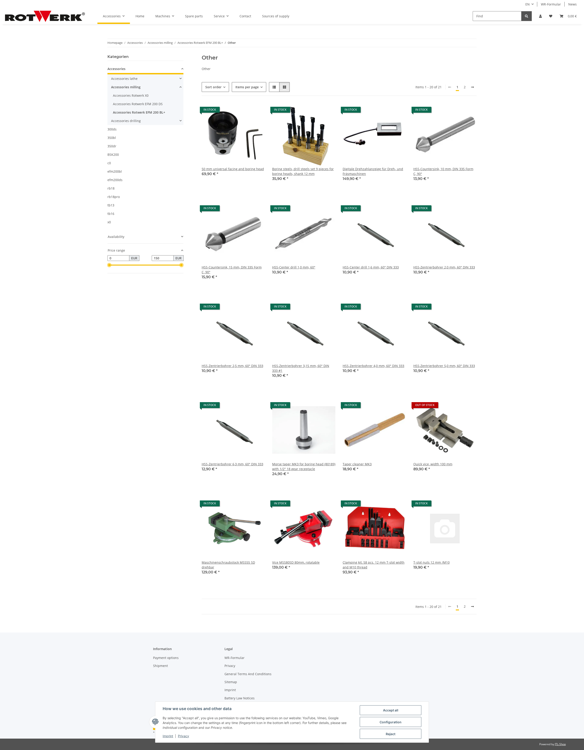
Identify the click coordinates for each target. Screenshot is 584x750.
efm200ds (115, 180)
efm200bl (114, 171)
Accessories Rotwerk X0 (131, 95)
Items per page (247, 87)
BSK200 (113, 154)
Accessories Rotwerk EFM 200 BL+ (139, 112)
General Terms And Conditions (247, 674)
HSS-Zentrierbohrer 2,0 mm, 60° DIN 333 (444, 267)
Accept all (390, 710)
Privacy (183, 736)
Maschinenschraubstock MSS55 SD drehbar (228, 564)
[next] (472, 87)
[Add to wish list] (257, 111)
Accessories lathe (124, 78)
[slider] (109, 265)
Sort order (213, 87)
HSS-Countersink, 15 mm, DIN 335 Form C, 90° (232, 269)
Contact (245, 16)
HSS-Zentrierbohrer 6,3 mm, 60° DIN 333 (232, 464)
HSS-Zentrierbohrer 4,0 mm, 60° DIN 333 (373, 366)
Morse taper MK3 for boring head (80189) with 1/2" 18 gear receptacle (303, 466)
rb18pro (113, 197)
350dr (111, 146)
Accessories (116, 69)
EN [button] (527, 4)
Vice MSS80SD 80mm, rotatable (296, 562)
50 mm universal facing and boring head (233, 169)
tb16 (110, 213)
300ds (112, 129)
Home (140, 16)
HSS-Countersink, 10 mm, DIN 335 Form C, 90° (443, 171)
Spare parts (194, 16)
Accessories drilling (126, 121)
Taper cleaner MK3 (357, 464)
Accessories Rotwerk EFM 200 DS (138, 104)
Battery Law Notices (239, 698)
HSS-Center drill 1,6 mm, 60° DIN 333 (371, 267)
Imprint (168, 736)
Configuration (391, 722)
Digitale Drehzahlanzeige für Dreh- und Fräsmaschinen (373, 171)
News (572, 4)
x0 (109, 222)
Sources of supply (275, 16)
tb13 (110, 205)
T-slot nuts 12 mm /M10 (431, 562)
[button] (540, 16)
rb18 (111, 188)
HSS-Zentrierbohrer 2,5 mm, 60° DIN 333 (232, 366)
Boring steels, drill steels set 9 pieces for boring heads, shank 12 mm (303, 171)
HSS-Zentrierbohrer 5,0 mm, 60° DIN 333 (444, 366)
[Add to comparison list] (245, 111)
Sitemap (230, 682)
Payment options (166, 658)
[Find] (526, 16)
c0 (109, 163)
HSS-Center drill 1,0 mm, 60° (293, 267)
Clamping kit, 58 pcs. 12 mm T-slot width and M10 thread (373, 564)
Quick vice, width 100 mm (432, 464)
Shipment (160, 666)
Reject (390, 734)
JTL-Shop (560, 744)
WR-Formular (551, 4)
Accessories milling (126, 87)
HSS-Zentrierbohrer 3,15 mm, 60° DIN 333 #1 (300, 368)
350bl (111, 137)
